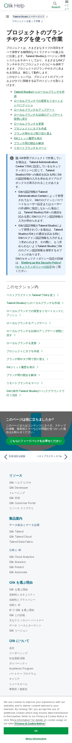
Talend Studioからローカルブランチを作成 (33, 303)
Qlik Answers (17, 561)
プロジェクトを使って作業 (26, 21)
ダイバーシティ (18, 663)
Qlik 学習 (14, 497)
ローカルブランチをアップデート (34, 110)
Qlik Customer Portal (22, 503)
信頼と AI (14, 604)
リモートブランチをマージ (30, 148)
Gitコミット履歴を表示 (28, 138)
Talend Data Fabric (21, 541)
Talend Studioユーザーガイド (28, 16)
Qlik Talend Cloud (20, 536)
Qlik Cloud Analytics (21, 556)
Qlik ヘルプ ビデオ (20, 482)
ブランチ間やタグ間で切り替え (33, 133)
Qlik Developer (18, 487)
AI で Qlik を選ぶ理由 (21, 609)
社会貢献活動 (17, 658)
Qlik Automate (18, 572)
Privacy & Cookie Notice (29, 723)
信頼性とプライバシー (22, 599)
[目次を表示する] (7, 16)
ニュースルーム (18, 683)
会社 (11, 647)
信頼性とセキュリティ (22, 594)
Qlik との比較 (17, 615)
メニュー (66, 7)
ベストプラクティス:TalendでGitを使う (30, 295)
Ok (36, 730)
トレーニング (17, 492)
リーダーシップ (18, 653)
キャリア (14, 678)
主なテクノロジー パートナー (26, 620)
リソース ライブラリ (21, 508)
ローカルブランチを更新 (29, 123)
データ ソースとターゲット (25, 625)
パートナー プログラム (22, 673)
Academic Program (21, 668)
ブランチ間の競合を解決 (29, 143)
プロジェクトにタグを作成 (30, 128)
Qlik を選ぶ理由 (18, 589)
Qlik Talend (16, 531)
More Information (36, 738)
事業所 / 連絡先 (18, 689)
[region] (36, 719)
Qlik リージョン (18, 630)
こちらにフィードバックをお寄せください (35, 441)
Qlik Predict (16, 567)
